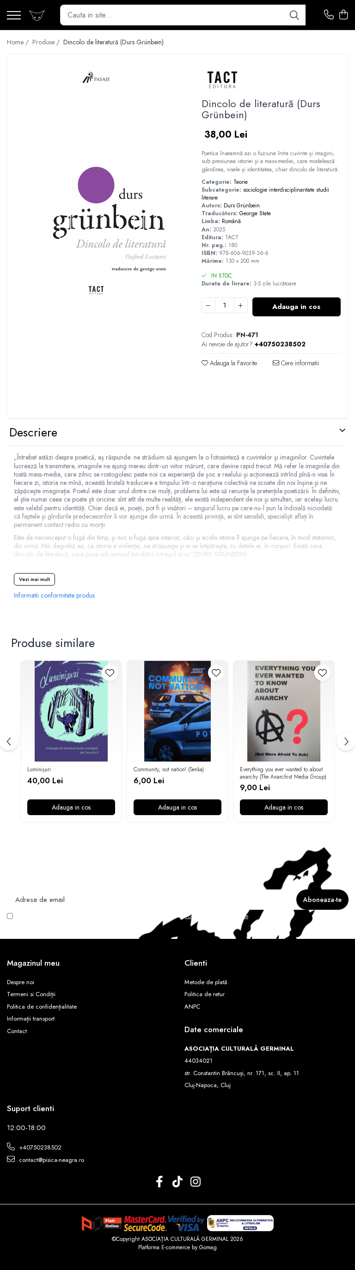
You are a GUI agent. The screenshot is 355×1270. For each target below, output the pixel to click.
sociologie (255, 190)
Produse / (46, 42)
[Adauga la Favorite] (110, 673)
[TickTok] (178, 1182)
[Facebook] (160, 1182)
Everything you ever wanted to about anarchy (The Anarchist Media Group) (283, 773)
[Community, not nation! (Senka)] (177, 711)
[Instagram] (196, 1182)
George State (255, 213)
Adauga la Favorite (232, 363)
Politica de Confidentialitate (216, 916)
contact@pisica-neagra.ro (50, 1159)
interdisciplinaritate (291, 190)
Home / (19, 42)
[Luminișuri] (71, 711)
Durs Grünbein (242, 205)
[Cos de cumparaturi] (343, 15)
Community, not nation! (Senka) (169, 770)
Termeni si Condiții (31, 994)
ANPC (192, 1007)
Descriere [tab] (33, 432)
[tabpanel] (96, 186)
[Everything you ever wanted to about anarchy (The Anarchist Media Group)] (283, 711)
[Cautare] (294, 15)
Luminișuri (39, 770)
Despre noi (20, 982)
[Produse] (14, 16)
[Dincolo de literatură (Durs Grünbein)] (96, 186)
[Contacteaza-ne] (329, 15)
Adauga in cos (296, 307)
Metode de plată (205, 982)
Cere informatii (299, 363)
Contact (17, 1031)
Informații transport (31, 1019)
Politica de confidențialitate (42, 1007)
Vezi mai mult (34, 579)
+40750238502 (39, 1147)
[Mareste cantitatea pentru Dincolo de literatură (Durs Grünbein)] (241, 305)
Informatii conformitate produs (54, 595)
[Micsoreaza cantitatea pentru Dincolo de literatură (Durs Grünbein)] (208, 305)
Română (231, 221)
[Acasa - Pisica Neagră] (37, 15)
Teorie (240, 182)
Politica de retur (204, 994)
